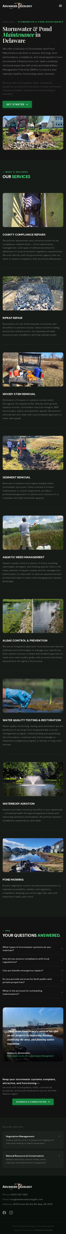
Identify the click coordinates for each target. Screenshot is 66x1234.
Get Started (15, 104)
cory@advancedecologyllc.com (23, 1199)
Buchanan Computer (43, 1230)
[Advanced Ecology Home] (17, 6)
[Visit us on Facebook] (4, 1212)
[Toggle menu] (60, 6)
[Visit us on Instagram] (11, 1212)
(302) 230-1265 (15, 1194)
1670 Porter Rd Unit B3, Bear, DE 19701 (28, 1204)
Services (8, 22)
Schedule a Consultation (31, 1102)
